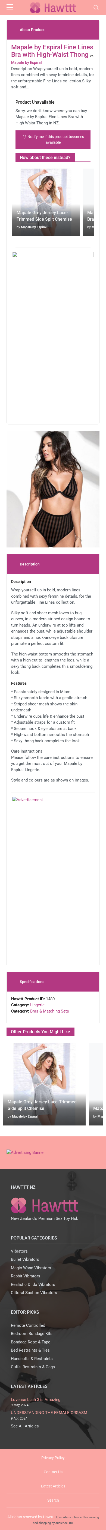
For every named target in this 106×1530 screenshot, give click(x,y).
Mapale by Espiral (33, 227)
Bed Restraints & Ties (30, 1350)
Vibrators (19, 1251)
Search (53, 1500)
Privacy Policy (53, 1458)
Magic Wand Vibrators (31, 1267)
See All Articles (25, 1426)
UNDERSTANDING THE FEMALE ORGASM (49, 1412)
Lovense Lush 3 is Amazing (35, 1399)
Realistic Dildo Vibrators (33, 1284)
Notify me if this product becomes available (55, 139)
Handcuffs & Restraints (32, 1358)
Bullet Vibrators (25, 1259)
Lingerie (37, 1004)
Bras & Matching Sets (49, 1011)
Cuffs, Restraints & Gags (33, 1366)
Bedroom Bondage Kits (31, 1333)
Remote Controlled (28, 1325)
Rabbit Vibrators (25, 1276)
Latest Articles (53, 1486)
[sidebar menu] (10, 7)
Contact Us (53, 1472)
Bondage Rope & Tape (30, 1342)
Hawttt (49, 1517)
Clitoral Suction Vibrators (34, 1292)
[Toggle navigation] (96, 7)
